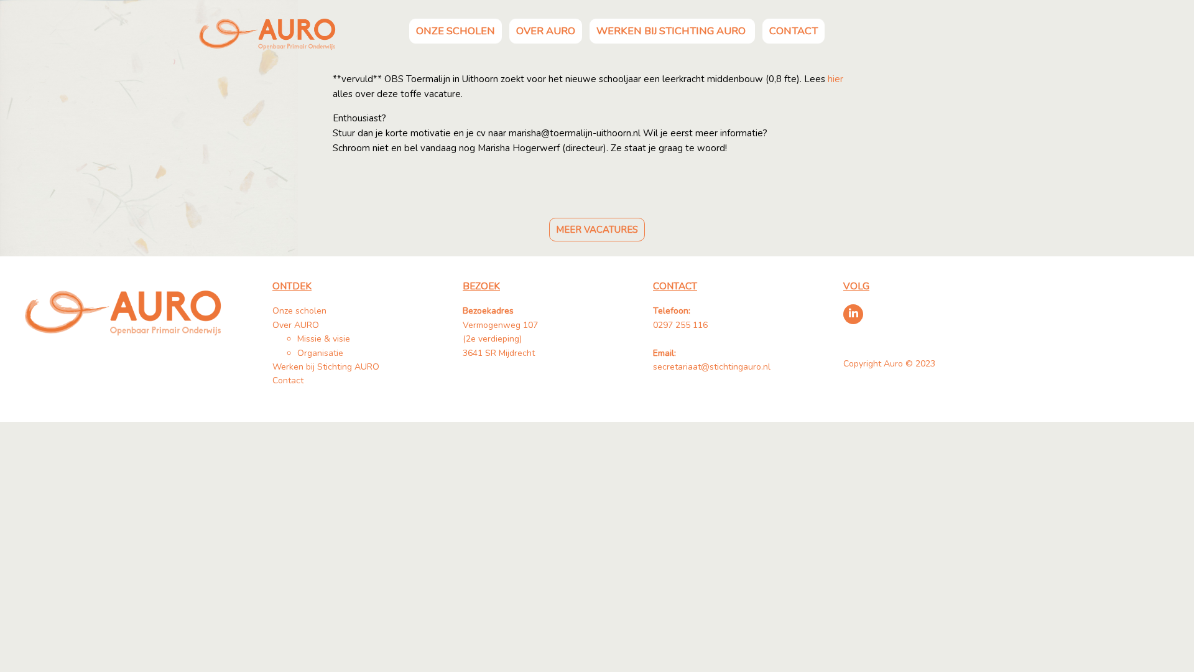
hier (835, 79)
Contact (793, 31)
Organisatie (320, 353)
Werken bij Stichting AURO (672, 31)
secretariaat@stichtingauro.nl (712, 367)
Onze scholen (455, 31)
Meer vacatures (597, 229)
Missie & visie (323, 339)
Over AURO (545, 31)
